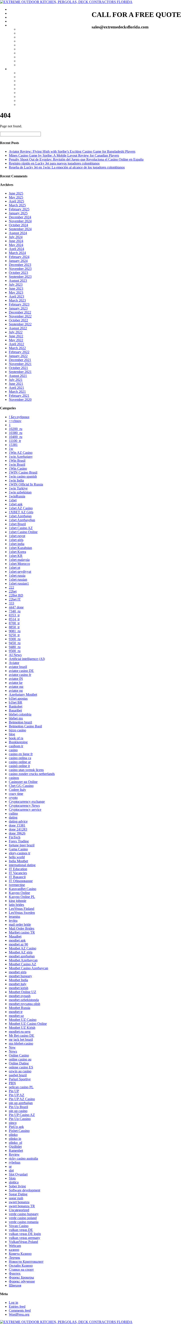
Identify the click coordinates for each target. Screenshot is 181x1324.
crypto (13, 797)
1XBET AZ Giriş (21, 512)
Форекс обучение (22, 1281)
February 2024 (19, 257)
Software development (24, 1190)
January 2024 (18, 261)
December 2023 (20, 265)
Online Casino (19, 1055)
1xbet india (16, 544)
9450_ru (15, 643)
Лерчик (14, 1257)
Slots (12, 1178)
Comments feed (20, 1310)
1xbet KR (16, 556)
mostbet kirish (18, 988)
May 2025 (16, 197)
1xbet (13, 500)
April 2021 (16, 387)
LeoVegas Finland (21, 908)
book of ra (16, 738)
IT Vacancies (18, 873)
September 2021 (20, 372)
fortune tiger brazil (21, 845)
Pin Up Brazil (18, 1107)
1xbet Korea (17, 552)
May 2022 (16, 340)
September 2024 (20, 229)
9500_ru (15, 651)
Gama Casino (18, 849)
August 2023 (18, 280)
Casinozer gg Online (23, 782)
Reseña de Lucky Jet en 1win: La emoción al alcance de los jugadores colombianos (67, 167)
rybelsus (14, 1162)
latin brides (16, 905)
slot (11, 1170)
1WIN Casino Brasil (23, 472)
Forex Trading (19, 841)
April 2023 (16, 296)
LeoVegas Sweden (22, 912)
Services (15, 13)
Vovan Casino (18, 1226)
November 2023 (20, 269)
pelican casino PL (21, 1087)
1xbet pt (14, 567)
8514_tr (14, 619)
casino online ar (20, 762)
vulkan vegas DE (21, 1230)
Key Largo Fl (27, 61)
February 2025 (19, 209)
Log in (13, 1302)
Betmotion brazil (20, 722)
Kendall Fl (25, 53)
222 (11, 587)
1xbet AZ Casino (21, 508)
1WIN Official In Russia (26, 484)
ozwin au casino (20, 1071)
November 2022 (20, 316)
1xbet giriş (16, 540)
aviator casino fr (20, 675)
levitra (13, 920)
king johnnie (17, 901)
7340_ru (15, 611)
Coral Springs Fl (29, 104)
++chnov (15, 421)
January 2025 (18, 213)
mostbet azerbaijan (22, 956)
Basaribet (15, 710)
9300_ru (15, 639)
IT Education (18, 869)
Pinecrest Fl (26, 49)
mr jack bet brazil (21, 1039)
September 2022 (20, 324)
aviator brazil (18, 667)
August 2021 (18, 376)
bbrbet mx (16, 718)
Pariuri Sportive (20, 1079)
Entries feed (17, 1306)
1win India (16, 480)
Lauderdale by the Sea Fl (35, 81)
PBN (12, 1083)
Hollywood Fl (27, 93)
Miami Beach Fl (29, 41)
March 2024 (17, 253)
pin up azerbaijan (21, 1103)
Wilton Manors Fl (30, 89)
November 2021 (20, 364)
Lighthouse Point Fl (31, 85)
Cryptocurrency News (24, 805)
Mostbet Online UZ (22, 992)
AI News (15, 655)
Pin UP (14, 1091)
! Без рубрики (19, 417)
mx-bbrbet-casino (21, 1043)
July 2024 (16, 237)
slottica (14, 1182)
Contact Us (17, 21)
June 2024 (16, 241)
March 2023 (17, 300)
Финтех (15, 1273)
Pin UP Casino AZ (22, 1115)
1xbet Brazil (17, 524)
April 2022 (16, 344)
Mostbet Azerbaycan (23, 960)
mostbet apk (17, 940)
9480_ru (15, 647)
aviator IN (16, 679)
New (12, 1047)
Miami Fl (24, 29)
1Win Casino (18, 468)
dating (13, 817)
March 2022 (17, 348)
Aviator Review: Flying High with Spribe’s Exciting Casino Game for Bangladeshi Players (72, 151)
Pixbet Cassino (19, 1131)
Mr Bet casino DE (21, 1035)
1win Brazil (17, 464)
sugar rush (16, 1198)
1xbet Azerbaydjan (22, 520)
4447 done (16, 607)
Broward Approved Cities (27, 69)
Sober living (17, 1186)
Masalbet (15, 936)
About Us (16, 9)
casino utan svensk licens (26, 770)
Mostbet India (18, 980)
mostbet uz (16, 1016)
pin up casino (18, 1111)
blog (12, 734)
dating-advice (18, 821)
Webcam (15, 1246)
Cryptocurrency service (25, 809)
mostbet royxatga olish (24, 1004)
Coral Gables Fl (29, 45)
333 (11, 603)
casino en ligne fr (21, 754)
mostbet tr (16, 1012)
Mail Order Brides (21, 928)
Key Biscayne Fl (29, 37)
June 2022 (16, 336)
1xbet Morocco (19, 564)
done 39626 (17, 833)
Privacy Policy (19, 17)
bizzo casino (17, 730)
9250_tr (14, 635)
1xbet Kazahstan (20, 548)
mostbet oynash (19, 996)
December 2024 (20, 217)
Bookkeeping (18, 742)
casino (13, 750)
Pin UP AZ (16, 1095)
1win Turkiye (18, 488)
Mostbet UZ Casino (22, 1020)
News (13, 1051)
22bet (13, 591)
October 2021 (18, 368)
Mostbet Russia (19, 1008)
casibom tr (16, 746)
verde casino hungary (24, 1214)
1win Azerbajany (21, 456)
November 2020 (20, 399)
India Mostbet (18, 861)
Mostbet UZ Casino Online (28, 1023)
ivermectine (17, 885)
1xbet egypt (17, 536)
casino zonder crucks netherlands (32, 774)
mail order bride (20, 924)
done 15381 (17, 825)
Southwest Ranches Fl (33, 100)
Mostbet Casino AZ (22, 964)
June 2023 (16, 288)
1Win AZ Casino (20, 452)
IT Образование (21, 881)
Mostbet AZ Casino (22, 948)
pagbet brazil (18, 1075)
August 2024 (18, 233)
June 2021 (16, 384)
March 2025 (17, 205)
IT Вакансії (17, 877)
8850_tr (14, 627)
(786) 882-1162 (136, 21)
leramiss (14, 916)
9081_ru (15, 631)
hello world (17, 857)
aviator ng (16, 690)
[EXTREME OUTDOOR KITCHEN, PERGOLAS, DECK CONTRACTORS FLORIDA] (66, 2)
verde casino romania (23, 1222)
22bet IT (15, 599)
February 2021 (19, 395)
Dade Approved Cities (24, 25)
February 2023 (19, 304)
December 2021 (20, 360)
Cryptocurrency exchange (27, 801)
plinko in (15, 1138)
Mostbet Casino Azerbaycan (28, 968)
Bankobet (15, 706)
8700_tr (14, 623)
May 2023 (16, 292)
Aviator (14, 663)
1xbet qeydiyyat (20, 571)
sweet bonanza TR (22, 1206)
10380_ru (15, 433)
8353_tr (14, 615)
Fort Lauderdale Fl (31, 77)
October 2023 (18, 272)
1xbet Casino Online (23, 532)
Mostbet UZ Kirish (22, 1027)
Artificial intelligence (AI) (27, 659)
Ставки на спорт (21, 1269)
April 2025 (16, 201)
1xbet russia (17, 575)
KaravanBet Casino (22, 889)
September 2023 (20, 276)
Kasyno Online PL (22, 897)
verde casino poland (23, 1218)
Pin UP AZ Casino (22, 1099)
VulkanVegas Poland (23, 1242)
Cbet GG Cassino (21, 786)
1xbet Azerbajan (20, 516)
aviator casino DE (21, 671)
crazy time (16, 794)
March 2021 (17, 391)
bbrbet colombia (20, 714)
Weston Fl (25, 73)
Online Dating (19, 1063)
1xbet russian (18, 579)
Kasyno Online (19, 893)
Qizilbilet (15, 1146)
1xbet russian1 (19, 583)
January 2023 (18, 308)
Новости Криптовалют (26, 1261)
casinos (14, 778)
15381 (13, 445)
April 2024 (16, 249)
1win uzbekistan (20, 492)
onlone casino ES (21, 1067)
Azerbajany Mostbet (23, 694)
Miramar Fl (25, 96)
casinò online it (19, 766)
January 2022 (18, 356)
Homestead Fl (27, 57)
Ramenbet (16, 1150)
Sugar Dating (18, 1194)
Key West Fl (26, 65)
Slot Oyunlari (18, 1174)
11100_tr (15, 441)
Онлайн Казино (21, 1265)
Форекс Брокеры (21, 1277)
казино (14, 1250)
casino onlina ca (20, 758)
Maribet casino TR (22, 932)
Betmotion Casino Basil (25, 726)
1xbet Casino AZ (21, 528)
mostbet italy (17, 984)
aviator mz (16, 686)
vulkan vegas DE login (25, 1234)
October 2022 (18, 320)
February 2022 (19, 352)
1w (11, 449)
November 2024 (20, 221)
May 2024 (16, 245)
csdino (13, 813)
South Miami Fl (29, 33)
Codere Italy (17, 790)
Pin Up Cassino (20, 1119)
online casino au (20, 1059)
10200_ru (15, 429)
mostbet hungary (20, 976)
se (10, 1166)
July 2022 (16, 332)
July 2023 (16, 284)
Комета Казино (20, 1253)
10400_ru (15, 437)
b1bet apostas (18, 698)
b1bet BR (15, 702)
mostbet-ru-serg (19, 1031)
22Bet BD (16, 595)
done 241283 (18, 829)
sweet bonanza (19, 1202)
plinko (13, 1135)
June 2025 (16, 193)
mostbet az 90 (18, 944)
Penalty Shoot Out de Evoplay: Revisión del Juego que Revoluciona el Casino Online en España (76, 159)
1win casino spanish (23, 476)
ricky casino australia (23, 1158)
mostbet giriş (17, 972)
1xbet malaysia (19, 560)
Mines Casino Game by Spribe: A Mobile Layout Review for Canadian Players (64, 155)
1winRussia (17, 496)
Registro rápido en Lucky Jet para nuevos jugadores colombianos (54, 163)
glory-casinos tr (19, 853)
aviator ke (16, 682)
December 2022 (20, 312)
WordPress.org (19, 1314)
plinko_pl (15, 1142)
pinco (13, 1123)
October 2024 (18, 225)
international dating (22, 865)
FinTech (14, 837)
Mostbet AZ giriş (20, 952)
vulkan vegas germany (24, 1238)
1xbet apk (16, 504)
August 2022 (18, 328)
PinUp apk (16, 1127)
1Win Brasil (17, 460)
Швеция (15, 1285)
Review (14, 1154)
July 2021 (16, 380)
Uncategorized (19, 1210)
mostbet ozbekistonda (24, 1000)
